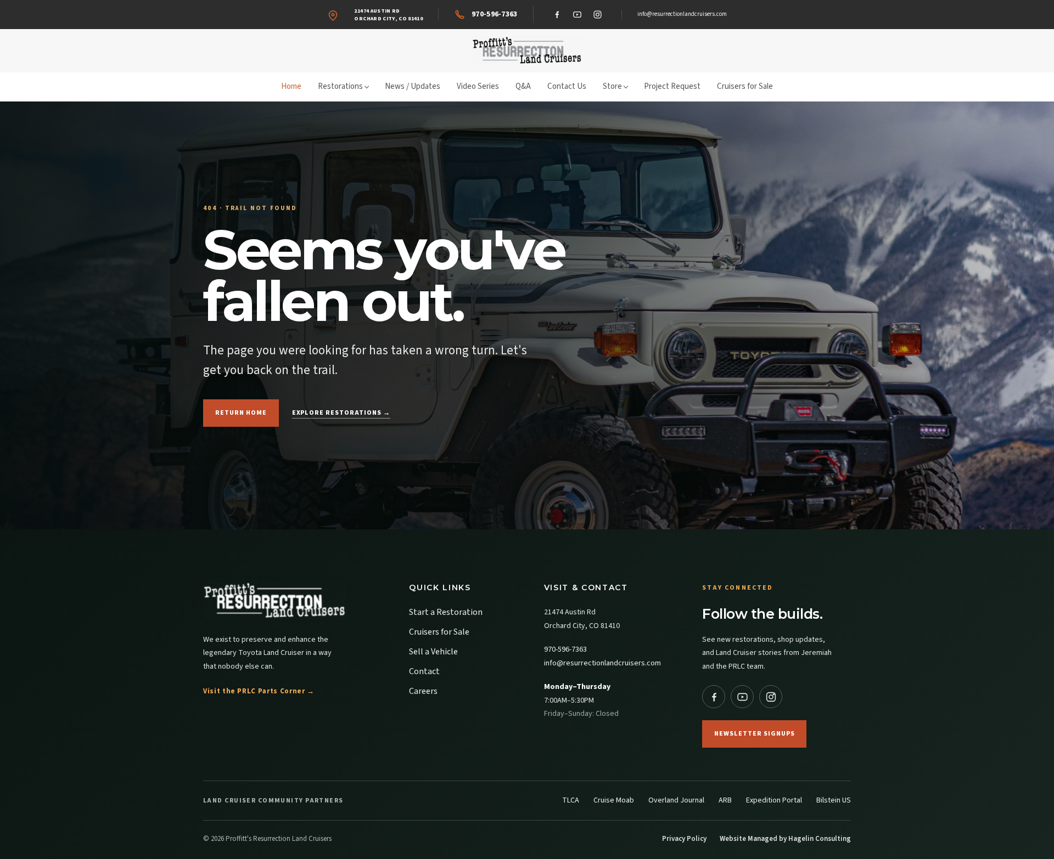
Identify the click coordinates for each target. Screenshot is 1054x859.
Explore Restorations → (341, 412)
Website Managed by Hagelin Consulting (785, 839)
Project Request (672, 86)
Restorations (340, 86)
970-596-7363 (565, 649)
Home (291, 86)
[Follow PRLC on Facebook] (713, 696)
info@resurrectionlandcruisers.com (682, 14)
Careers (423, 691)
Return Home (241, 412)
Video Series (478, 86)
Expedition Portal (774, 800)
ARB (725, 800)
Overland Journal (676, 800)
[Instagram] (598, 15)
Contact (424, 671)
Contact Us (566, 86)
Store (612, 86)
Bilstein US (833, 800)
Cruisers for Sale (745, 86)
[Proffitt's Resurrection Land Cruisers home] (527, 50)
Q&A (523, 86)
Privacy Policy (684, 839)
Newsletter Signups (754, 733)
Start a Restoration (446, 612)
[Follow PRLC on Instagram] (770, 696)
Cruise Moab (613, 800)
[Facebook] (557, 15)
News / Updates (412, 86)
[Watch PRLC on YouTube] (742, 696)
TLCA (570, 800)
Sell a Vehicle (433, 652)
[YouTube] (577, 15)
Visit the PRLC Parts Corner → (259, 691)
